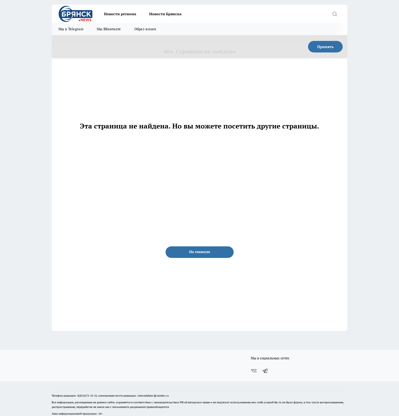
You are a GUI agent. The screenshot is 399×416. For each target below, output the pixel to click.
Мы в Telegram (70, 29)
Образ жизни (145, 29)
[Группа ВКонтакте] (254, 370)
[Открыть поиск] (334, 13)
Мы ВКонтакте (109, 29)
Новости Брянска (165, 14)
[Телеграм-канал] (265, 370)
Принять (325, 46)
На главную (199, 251)
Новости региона (120, 14)
